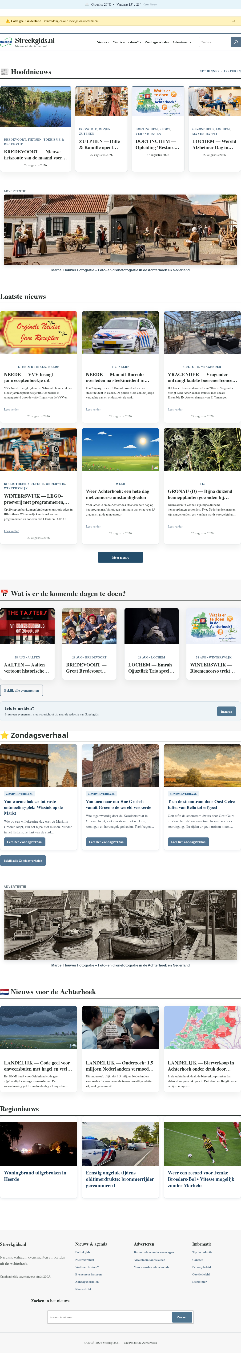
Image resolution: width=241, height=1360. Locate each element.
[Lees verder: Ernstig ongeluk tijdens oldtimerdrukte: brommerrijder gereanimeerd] (120, 1157)
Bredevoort (15, 140)
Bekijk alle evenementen (21, 690)
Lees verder (11, 409)
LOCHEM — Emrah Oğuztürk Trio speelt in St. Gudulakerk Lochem (150, 668)
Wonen (105, 129)
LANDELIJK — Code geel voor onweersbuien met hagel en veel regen (37, 1066)
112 (114, 367)
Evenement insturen (88, 1274)
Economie (88, 129)
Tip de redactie (202, 1252)
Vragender (211, 367)
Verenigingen (148, 134)
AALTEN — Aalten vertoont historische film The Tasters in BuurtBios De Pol (24, 668)
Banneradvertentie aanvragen (154, 1252)
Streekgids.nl (35, 39)
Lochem (223, 129)
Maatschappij (204, 134)
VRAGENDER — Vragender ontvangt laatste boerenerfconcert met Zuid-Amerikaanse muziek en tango (202, 377)
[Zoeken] (236, 42)
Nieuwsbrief (83, 1289)
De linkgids (82, 1252)
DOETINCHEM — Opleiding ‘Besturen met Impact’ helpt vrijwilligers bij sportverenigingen (156, 144)
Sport (165, 129)
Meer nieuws (120, 557)
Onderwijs (55, 484)
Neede (53, 367)
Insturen (232, 71)
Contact (197, 1259)
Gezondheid (203, 129)
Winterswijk (16, 488)
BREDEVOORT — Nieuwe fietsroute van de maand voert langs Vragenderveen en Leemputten (34, 155)
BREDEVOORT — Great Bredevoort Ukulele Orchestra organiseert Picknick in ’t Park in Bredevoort (87, 668)
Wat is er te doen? (87, 1267)
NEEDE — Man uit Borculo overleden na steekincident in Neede (115, 377)
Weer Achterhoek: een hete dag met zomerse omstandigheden (117, 494)
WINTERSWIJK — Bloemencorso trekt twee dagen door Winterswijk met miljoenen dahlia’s (211, 668)
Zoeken (182, 1317)
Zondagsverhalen (87, 1281)
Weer (120, 484)
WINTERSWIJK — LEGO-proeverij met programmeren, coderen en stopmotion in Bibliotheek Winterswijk (34, 499)
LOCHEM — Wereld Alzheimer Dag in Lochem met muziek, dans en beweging (214, 144)
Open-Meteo (150, 4)
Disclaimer (199, 1281)
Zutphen (86, 134)
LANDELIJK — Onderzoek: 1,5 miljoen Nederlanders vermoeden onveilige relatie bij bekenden (119, 1066)
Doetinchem (147, 129)
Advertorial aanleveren (149, 1259)
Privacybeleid (201, 1267)
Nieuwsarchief (84, 1259)
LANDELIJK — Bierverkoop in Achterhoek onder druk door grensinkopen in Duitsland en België (201, 1066)
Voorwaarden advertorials (151, 1267)
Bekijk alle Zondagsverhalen (23, 860)
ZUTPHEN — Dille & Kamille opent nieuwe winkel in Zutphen (99, 144)
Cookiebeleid (201, 1274)
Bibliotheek (15, 484)
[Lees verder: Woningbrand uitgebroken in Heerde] (38, 1157)
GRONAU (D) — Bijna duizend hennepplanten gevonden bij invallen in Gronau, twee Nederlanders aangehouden (200, 494)
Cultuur (191, 367)
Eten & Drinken (32, 367)
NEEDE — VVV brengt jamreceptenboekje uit (28, 377)
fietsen (35, 140)
